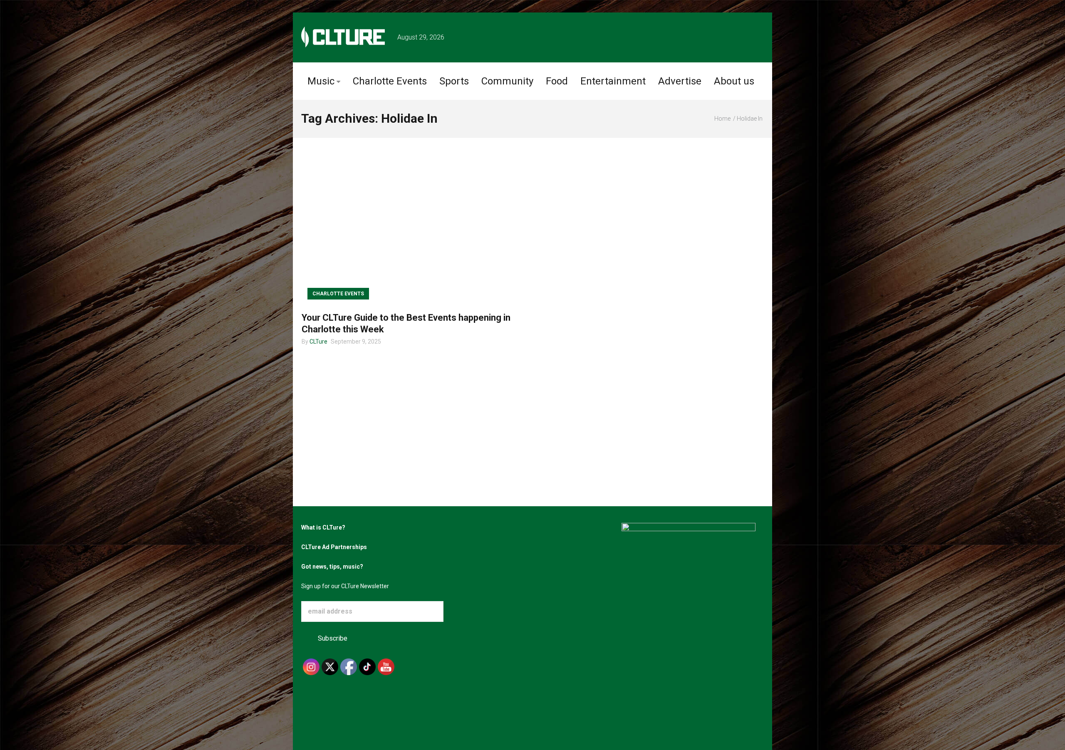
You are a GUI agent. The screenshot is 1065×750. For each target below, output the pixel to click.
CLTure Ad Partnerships (334, 547)
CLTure (318, 341)
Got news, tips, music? (332, 566)
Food (557, 81)
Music (320, 81)
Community (507, 81)
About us (734, 81)
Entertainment (613, 81)
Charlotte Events (390, 81)
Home (722, 118)
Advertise (679, 81)
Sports (454, 81)
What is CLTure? (323, 527)
